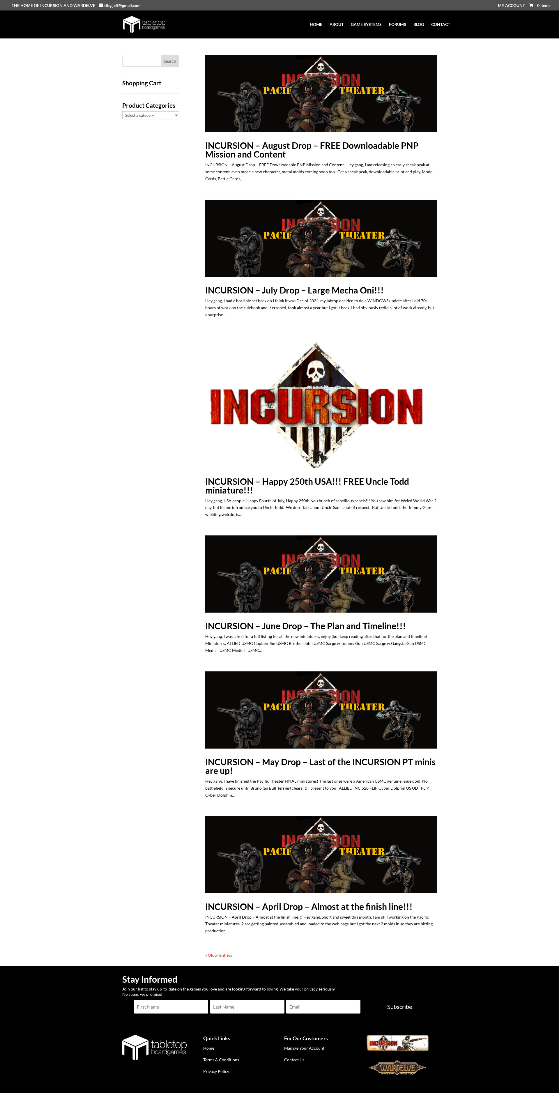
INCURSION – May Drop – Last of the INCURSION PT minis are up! (320, 766)
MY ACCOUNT (511, 5)
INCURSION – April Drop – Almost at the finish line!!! (309, 906)
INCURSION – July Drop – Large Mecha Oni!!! (294, 290)
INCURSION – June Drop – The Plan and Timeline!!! (305, 625)
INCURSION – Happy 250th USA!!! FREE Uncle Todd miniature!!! (307, 485)
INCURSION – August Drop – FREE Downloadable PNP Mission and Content (312, 149)
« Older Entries (218, 955)
